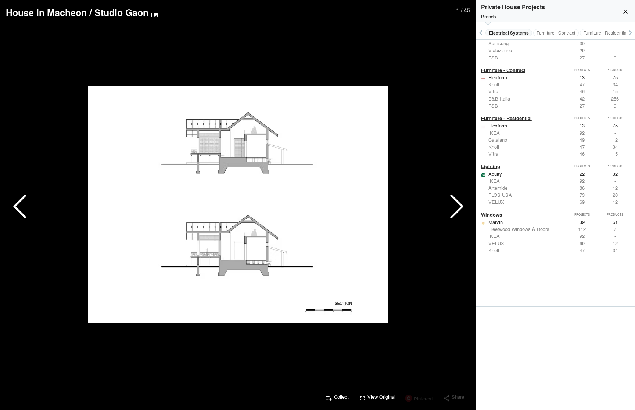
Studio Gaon (121, 12)
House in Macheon (46, 12)
